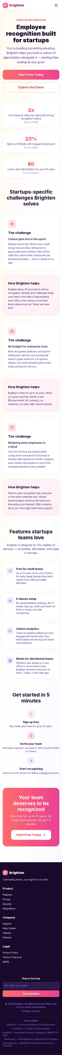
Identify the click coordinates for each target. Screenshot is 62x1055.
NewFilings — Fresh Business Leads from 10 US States (31, 1039)
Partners (7, 937)
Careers (7, 932)
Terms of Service (12, 957)
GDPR (6, 961)
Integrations (9, 908)
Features (7, 894)
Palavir (27, 1011)
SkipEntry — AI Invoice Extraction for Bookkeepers (31, 1024)
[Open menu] (56, 5)
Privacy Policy (10, 952)
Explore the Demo (31, 87)
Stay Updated (31, 993)
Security (7, 903)
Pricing (6, 899)
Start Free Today (31, 74)
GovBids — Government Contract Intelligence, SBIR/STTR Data (30, 1033)
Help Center (9, 928)
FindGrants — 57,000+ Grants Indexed (31, 1028)
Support (7, 923)
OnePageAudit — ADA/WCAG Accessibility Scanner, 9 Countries (28, 1044)
